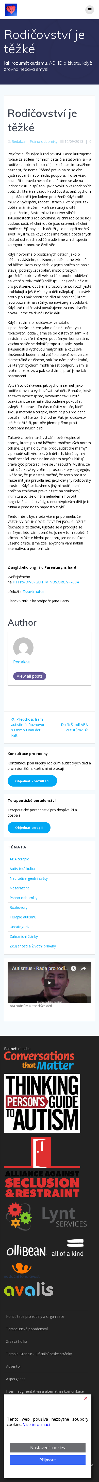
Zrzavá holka (33, 591)
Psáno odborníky (43, 141)
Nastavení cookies (47, 1447)
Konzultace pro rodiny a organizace (35, 1316)
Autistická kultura (24, 868)
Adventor (13, 1366)
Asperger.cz (15, 1378)
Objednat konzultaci (32, 781)
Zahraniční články (24, 936)
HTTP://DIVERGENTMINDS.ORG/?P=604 (46, 582)
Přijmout (47, 1460)
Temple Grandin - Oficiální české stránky (39, 1353)
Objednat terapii (29, 828)
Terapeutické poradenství (27, 1328)
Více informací (36, 1424)
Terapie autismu (23, 917)
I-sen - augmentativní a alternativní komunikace (45, 1391)
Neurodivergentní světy (29, 878)
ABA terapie (19, 859)
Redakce (19, 141)
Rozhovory (18, 907)
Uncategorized (22, 926)
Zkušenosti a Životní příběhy (33, 946)
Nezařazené (20, 888)
